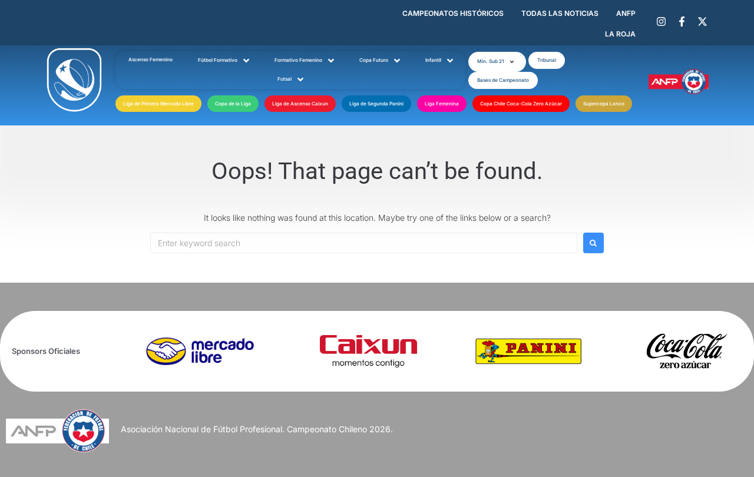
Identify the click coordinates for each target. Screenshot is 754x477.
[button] (497, 62)
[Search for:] (363, 243)
